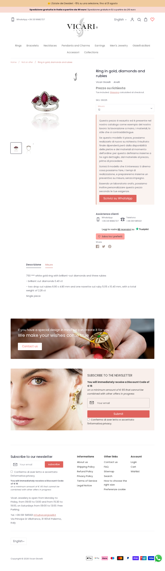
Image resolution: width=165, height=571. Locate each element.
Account (136, 456)
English (119, 19)
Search (108, 476)
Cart (133, 466)
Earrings (100, 45)
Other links (111, 456)
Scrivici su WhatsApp (117, 198)
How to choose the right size (115, 482)
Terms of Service (87, 480)
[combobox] (125, 108)
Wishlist (135, 471)
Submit (118, 414)
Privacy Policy (85, 476)
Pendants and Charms (76, 45)
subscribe (54, 464)
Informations (85, 456)
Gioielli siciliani (141, 45)
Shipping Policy (86, 466)
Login (134, 462)
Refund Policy (85, 471)
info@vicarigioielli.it (45, 515)
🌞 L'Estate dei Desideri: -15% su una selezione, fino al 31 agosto (83, 3)
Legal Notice (84, 485)
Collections (91, 52)
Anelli (117, 82)
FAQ (106, 466)
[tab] (33, 265)
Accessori (73, 52)
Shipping (114, 92)
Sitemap (109, 471)
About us (82, 462)
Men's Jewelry (119, 45)
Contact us (30, 346)
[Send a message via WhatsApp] (158, 558)
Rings (18, 45)
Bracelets (32, 45)
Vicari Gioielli (103, 82)
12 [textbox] (99, 109)
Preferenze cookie (115, 489)
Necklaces (50, 45)
